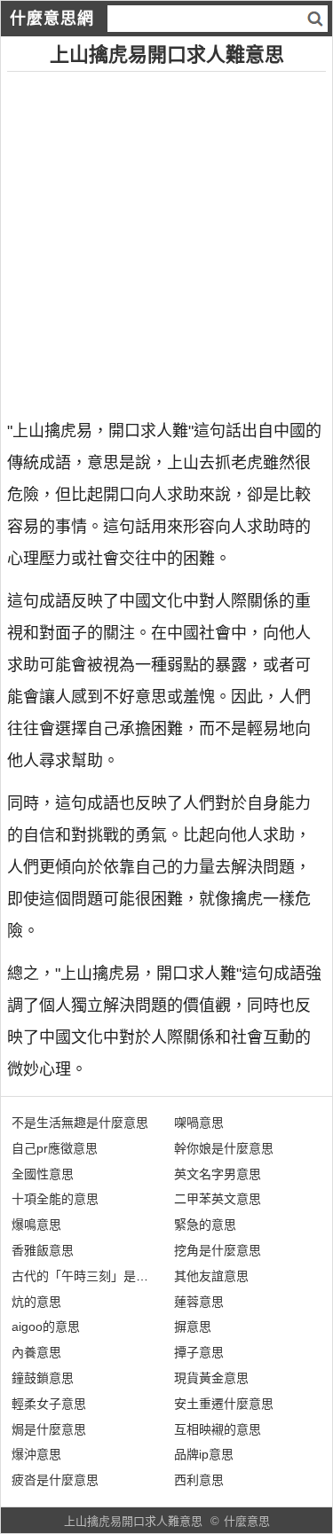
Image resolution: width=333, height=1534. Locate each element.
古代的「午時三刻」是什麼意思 (99, 1276)
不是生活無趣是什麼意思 (80, 1122)
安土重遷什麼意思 (224, 1404)
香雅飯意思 (43, 1250)
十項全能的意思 (55, 1199)
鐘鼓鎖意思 (43, 1378)
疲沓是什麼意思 (55, 1480)
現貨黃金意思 (211, 1378)
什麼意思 (247, 1521)
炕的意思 (36, 1302)
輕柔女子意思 (49, 1404)
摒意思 (192, 1326)
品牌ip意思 (204, 1454)
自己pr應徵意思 (55, 1148)
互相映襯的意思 (217, 1429)
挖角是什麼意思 (217, 1250)
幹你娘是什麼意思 (224, 1148)
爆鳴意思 (36, 1224)
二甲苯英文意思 (217, 1199)
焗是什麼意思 (49, 1429)
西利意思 (199, 1480)
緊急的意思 (205, 1224)
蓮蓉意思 (199, 1302)
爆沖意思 (36, 1454)
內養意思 (36, 1352)
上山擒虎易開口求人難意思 (133, 1521)
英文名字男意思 (217, 1174)
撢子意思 (199, 1352)
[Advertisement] (166, 238)
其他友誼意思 (211, 1276)
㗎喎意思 (199, 1122)
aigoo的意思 (46, 1326)
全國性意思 (43, 1174)
